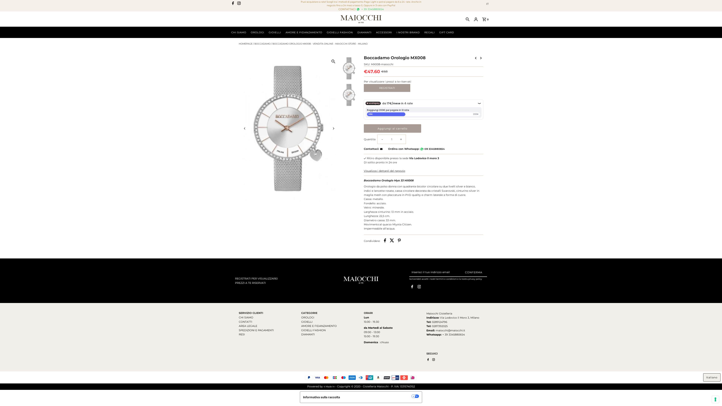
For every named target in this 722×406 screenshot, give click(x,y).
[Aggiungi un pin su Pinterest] (399, 241)
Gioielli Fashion (340, 32)
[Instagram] (239, 4)
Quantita (369, 139)
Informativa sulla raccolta (321, 397)
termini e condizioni (446, 279)
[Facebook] (233, 4)
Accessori (384, 32)
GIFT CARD (446, 32)
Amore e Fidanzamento (304, 32)
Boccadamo (262, 43)
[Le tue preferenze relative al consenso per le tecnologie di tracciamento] (715, 399)
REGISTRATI (387, 88)
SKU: (367, 64)
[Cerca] (467, 19)
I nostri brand (408, 32)
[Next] (333, 128)
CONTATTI (245, 321)
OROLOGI (307, 317)
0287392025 (439, 326)
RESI (242, 334)
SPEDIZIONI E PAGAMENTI (256, 330)
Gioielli (275, 32)
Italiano (711, 377)
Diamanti (364, 32)
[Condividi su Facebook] (385, 241)
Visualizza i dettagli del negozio (384, 171)
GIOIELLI (306, 321)
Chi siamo (238, 32)
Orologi (257, 32)
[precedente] (475, 57)
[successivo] (481, 57)
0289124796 (439, 322)
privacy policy (475, 279)
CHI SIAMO (246, 317)
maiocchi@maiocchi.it (450, 330)
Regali (429, 32)
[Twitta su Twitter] (392, 241)
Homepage (246, 43)
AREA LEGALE (248, 326)
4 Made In (329, 386)
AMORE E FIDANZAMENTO (319, 326)
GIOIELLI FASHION (313, 330)
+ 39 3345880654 (372, 9)
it (487, 4)
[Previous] (245, 128)
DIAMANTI (308, 334)
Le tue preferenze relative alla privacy (377, 396)
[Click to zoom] (333, 61)
